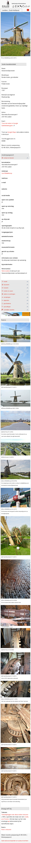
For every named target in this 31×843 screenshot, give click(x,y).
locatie (5, 281)
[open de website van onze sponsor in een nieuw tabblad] (15, 315)
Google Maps (11, 132)
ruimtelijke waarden (9, 309)
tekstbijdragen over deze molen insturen (14, 815)
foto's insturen (6, 829)
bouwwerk (6, 284)
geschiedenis (7, 303)
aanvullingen (7, 306)
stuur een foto (26, 6)
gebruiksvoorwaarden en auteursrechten (14, 841)
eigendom (6, 300)
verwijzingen (7, 297)
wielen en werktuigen (9, 294)
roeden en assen (8, 291)
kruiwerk (6, 287)
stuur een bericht (29, 6)
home (13, 6)
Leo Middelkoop (7, 173)
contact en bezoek (9, 158)
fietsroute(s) (6, 271)
